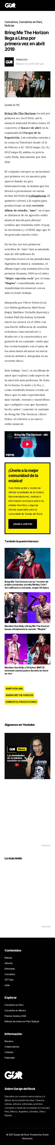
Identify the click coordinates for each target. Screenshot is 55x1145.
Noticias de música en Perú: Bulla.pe (22, 1021)
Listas (7, 985)
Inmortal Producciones (22, 702)
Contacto (9, 1052)
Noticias (9, 25)
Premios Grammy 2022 (15, 1016)
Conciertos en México (15, 1010)
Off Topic (9, 979)
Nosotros (9, 1041)
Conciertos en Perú (30, 22)
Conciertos (11, 22)
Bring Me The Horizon (20, 113)
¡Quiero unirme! (22, 524)
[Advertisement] (27, 816)
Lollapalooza (37, 196)
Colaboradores (12, 1046)
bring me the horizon (20, 695)
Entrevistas (10, 968)
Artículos (9, 963)
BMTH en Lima (15, 688)
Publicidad (10, 1057)
